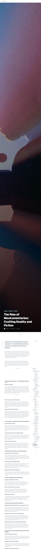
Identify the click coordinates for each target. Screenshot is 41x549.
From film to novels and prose (36, 447)
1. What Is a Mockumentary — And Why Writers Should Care (36, 370)
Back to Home (5, 1)
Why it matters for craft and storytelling (36, 375)
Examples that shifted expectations (37, 377)
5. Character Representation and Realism (35, 410)
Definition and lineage (36, 373)
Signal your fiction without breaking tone (36, 397)
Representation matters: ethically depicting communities (36, 420)
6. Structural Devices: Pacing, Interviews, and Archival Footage (36, 423)
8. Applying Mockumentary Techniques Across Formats (36, 444)
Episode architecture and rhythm (36, 426)
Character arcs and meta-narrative (36, 439)
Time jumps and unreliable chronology (36, 431)
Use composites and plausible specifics (36, 394)
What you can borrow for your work (36, 441)
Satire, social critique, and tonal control (36, 405)
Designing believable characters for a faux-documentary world (36, 413)
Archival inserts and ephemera (37, 387)
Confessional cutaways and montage (36, 428)
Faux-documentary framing (36, 382)
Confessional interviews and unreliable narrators (36, 384)
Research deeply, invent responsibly (36, 391)
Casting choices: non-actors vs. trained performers (36, 417)
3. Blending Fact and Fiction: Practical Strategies (35, 389)
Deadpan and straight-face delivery (36, 402)
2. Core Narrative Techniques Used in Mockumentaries (35, 380)
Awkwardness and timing (36, 407)
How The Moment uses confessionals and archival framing (37, 437)
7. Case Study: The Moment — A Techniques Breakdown (36, 434)
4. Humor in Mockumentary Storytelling (35, 399)
